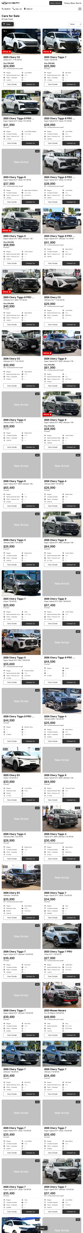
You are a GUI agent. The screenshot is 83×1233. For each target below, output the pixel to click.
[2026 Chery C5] (61, 282)
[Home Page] (11, 3)
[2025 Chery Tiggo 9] (21, 220)
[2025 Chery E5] (21, 760)
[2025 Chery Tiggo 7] (61, 42)
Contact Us (30, 84)
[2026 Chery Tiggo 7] (61, 877)
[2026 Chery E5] (21, 877)
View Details (12, 84)
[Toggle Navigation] (79, 9)
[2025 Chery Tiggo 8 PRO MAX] (21, 103)
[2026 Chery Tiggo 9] (61, 343)
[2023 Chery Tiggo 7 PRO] (61, 936)
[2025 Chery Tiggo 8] (21, 162)
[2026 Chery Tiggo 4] (21, 404)
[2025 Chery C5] (21, 42)
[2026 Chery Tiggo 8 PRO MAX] (61, 642)
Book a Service (55, 3)
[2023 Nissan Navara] (61, 995)
